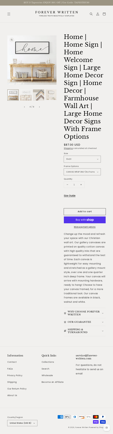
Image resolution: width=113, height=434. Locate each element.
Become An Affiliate (53, 382)
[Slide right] (39, 107)
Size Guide (69, 195)
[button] (9, 14)
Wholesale (47, 375)
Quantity (68, 179)
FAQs (10, 368)
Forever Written (82, 427)
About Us (12, 395)
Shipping (68, 148)
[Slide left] (24, 107)
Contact (12, 362)
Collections (48, 362)
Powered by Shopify (97, 427)
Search (45, 368)
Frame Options (71, 166)
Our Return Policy (16, 388)
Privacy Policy (14, 375)
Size (66, 153)
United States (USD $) (20, 423)
